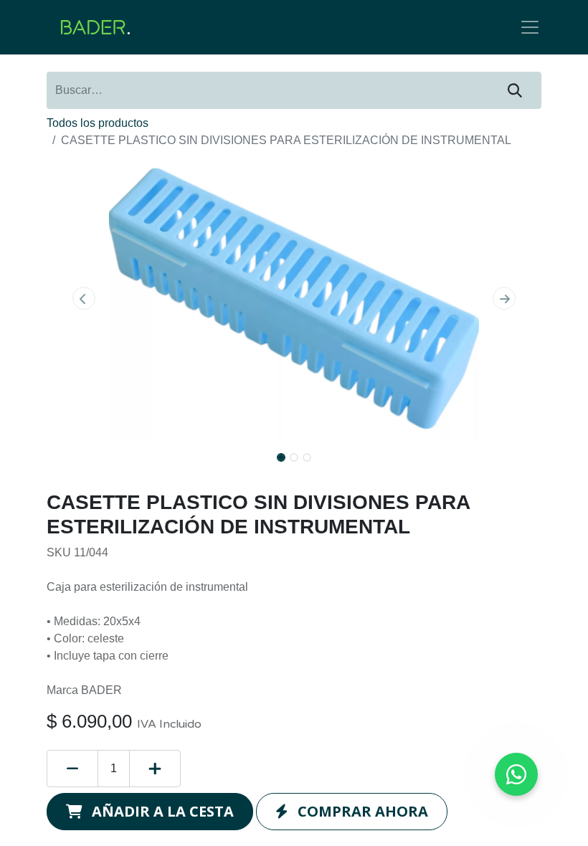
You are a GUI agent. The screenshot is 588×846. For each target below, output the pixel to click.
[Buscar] (514, 90)
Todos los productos (97, 123)
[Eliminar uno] (72, 768)
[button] (84, 298)
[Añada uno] (155, 768)
